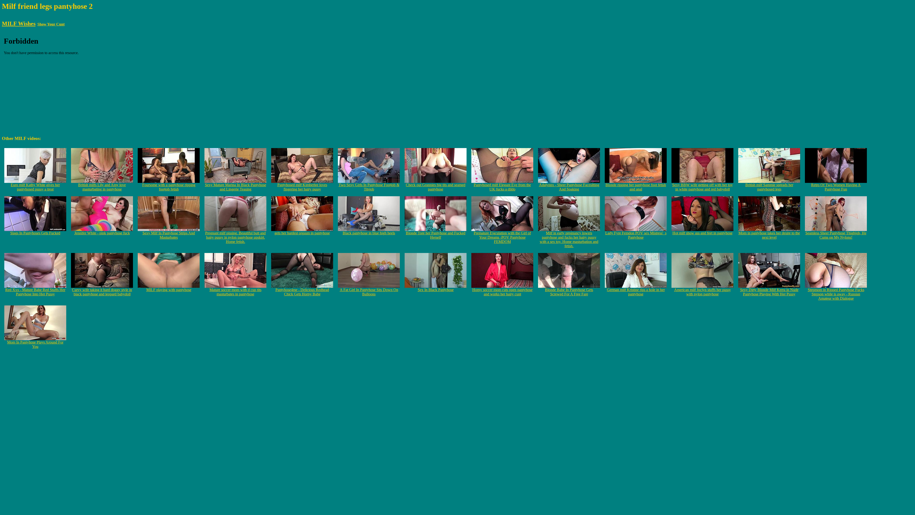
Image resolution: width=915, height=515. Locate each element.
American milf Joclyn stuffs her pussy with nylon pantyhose (702, 292)
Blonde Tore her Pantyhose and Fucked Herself (435, 235)
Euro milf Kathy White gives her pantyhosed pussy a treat (35, 187)
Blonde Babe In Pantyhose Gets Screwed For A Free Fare (569, 292)
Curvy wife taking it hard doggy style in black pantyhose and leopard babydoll (102, 292)
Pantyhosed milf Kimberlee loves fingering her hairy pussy (302, 187)
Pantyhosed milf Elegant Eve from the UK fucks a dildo (502, 187)
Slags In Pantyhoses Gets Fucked (35, 233)
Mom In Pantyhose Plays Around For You (35, 344)
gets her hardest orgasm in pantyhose (302, 233)
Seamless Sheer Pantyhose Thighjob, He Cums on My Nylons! (835, 235)
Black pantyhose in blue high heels (369, 233)
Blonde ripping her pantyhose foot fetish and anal (635, 187)
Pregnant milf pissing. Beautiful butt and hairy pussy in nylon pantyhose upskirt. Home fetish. (235, 237)
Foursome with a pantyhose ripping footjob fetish (168, 187)
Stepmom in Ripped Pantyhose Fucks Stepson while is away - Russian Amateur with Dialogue (836, 294)
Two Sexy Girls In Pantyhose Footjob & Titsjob (369, 187)
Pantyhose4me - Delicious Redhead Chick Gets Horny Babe (302, 292)
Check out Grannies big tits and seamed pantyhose (435, 187)
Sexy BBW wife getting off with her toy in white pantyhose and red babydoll (702, 187)
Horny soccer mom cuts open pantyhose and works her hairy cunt (502, 292)
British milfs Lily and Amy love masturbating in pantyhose (102, 187)
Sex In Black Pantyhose (436, 290)
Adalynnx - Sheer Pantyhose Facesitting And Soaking (569, 187)
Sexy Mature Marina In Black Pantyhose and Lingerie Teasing (235, 187)
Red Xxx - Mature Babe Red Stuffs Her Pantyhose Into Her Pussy (35, 292)
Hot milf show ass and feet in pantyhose (702, 233)
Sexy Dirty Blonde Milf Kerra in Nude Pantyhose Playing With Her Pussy (769, 292)
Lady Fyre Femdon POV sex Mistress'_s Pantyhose (635, 235)
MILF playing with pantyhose (168, 290)
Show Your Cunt (51, 24)
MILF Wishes (19, 24)
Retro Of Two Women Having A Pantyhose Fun (836, 187)
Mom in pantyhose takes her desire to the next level (769, 235)
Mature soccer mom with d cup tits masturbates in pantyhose (235, 292)
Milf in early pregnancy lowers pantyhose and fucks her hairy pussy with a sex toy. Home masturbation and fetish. (569, 239)
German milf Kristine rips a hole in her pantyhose (636, 292)
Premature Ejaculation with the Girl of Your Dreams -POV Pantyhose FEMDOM (502, 237)
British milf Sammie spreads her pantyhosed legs (769, 187)
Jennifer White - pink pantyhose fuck (102, 233)
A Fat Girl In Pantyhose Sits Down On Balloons (369, 292)
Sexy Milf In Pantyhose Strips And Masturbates (168, 235)
